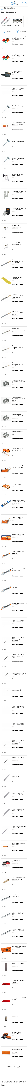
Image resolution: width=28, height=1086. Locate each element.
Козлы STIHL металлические (16, 226)
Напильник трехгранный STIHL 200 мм (19, 826)
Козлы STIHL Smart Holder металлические (19, 243)
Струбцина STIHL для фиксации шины (18, 174)
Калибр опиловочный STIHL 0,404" (18, 895)
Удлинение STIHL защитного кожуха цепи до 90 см (19, 1050)
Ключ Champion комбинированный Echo (19, 140)
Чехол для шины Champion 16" (17, 277)
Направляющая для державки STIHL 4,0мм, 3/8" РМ (18, 398)
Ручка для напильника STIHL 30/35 (18, 844)
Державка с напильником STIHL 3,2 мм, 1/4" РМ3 (18, 261)
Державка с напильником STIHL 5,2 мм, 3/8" (18, 330)
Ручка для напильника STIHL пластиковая (18, 123)
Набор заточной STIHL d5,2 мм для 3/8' (18, 518)
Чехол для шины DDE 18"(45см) (19, 998)
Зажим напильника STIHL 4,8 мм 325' (19, 586)
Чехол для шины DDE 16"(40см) (19, 981)
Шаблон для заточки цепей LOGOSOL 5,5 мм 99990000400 (18, 501)
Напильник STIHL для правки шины (18, 964)
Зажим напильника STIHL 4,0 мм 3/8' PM (19, 569)
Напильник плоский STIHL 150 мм (18, 775)
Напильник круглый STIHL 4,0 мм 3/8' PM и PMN (18, 656)
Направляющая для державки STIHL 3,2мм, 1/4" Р (18, 381)
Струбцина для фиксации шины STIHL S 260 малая (19, 209)
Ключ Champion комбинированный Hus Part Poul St (18, 158)
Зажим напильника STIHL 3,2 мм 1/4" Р (19, 552)
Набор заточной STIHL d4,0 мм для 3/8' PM (18, 466)
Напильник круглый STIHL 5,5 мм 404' (18, 758)
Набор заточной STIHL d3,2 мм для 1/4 (18, 449)
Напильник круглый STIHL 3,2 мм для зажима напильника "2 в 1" (19, 639)
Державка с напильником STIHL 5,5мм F (17, 347)
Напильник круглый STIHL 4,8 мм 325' (18, 89)
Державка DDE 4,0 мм (18, 1015)
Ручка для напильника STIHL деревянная (18, 878)
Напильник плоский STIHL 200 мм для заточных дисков (18, 810)
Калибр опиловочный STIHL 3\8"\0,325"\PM (18, 929)
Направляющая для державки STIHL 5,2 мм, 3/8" (18, 433)
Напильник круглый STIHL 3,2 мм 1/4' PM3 (18, 621)
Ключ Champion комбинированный (17, 106)
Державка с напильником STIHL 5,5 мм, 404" (18, 364)
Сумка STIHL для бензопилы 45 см (17, 1032)
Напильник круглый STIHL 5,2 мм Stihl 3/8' (18, 724)
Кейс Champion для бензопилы (17, 71)
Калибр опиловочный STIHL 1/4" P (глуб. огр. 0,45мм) (18, 913)
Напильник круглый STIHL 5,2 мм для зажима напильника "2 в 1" (19, 742)
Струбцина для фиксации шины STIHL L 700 (19, 192)
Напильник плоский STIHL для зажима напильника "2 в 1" (18, 793)
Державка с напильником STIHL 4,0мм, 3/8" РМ (17, 295)
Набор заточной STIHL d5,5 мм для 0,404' (18, 535)
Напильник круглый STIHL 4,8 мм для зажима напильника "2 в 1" (19, 707)
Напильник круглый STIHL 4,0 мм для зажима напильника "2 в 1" (19, 673)
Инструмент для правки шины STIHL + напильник (19, 947)
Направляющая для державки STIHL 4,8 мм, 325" (18, 416)
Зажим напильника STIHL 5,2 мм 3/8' (19, 603)
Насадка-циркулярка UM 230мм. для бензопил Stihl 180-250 (19, 38)
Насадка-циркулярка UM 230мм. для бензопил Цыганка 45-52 (19, 55)
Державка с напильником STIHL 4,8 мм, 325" (18, 313)
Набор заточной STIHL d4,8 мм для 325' (18, 483)
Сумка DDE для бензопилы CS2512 (17, 861)
